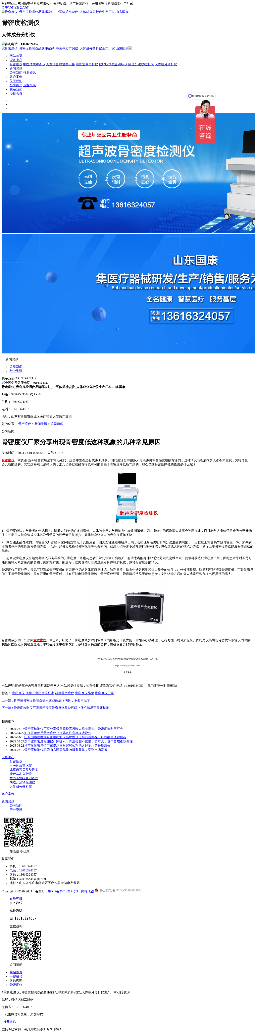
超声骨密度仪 (64, 693)
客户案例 (16, 76)
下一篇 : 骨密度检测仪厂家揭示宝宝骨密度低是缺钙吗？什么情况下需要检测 (55, 708)
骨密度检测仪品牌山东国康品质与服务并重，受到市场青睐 (65, 749)
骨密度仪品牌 (84, 693)
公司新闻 (16, 72)
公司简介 (16, 85)
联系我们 (23, 7)
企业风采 (29, 85)
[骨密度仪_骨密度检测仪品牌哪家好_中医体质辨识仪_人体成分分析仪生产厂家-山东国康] (65, 12)
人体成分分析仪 (166, 64)
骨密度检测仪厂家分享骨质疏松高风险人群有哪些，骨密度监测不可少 (73, 728)
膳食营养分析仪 (87, 64)
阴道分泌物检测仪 (141, 64)
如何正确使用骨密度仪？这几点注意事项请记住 (57, 733)
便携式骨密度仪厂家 (40, 693)
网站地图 (87, 891)
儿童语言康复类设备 (60, 64)
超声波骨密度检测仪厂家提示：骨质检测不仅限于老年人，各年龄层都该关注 (78, 741)
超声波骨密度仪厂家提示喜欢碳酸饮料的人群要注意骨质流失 (67, 745)
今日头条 (16, 93)
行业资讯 (29, 72)
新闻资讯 (16, 68)
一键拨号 (16, 976)
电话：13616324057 (23, 870)
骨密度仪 (16, 64)
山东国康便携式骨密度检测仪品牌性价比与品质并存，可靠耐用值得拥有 (75, 737)
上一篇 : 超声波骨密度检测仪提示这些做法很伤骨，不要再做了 (46, 700)
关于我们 (8, 7)
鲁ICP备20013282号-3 (63, 891)
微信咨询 (16, 980)
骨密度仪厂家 (104, 693)
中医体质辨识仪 (34, 64)
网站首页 (16, 56)
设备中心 (16, 60)
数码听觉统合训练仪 (113, 64)
